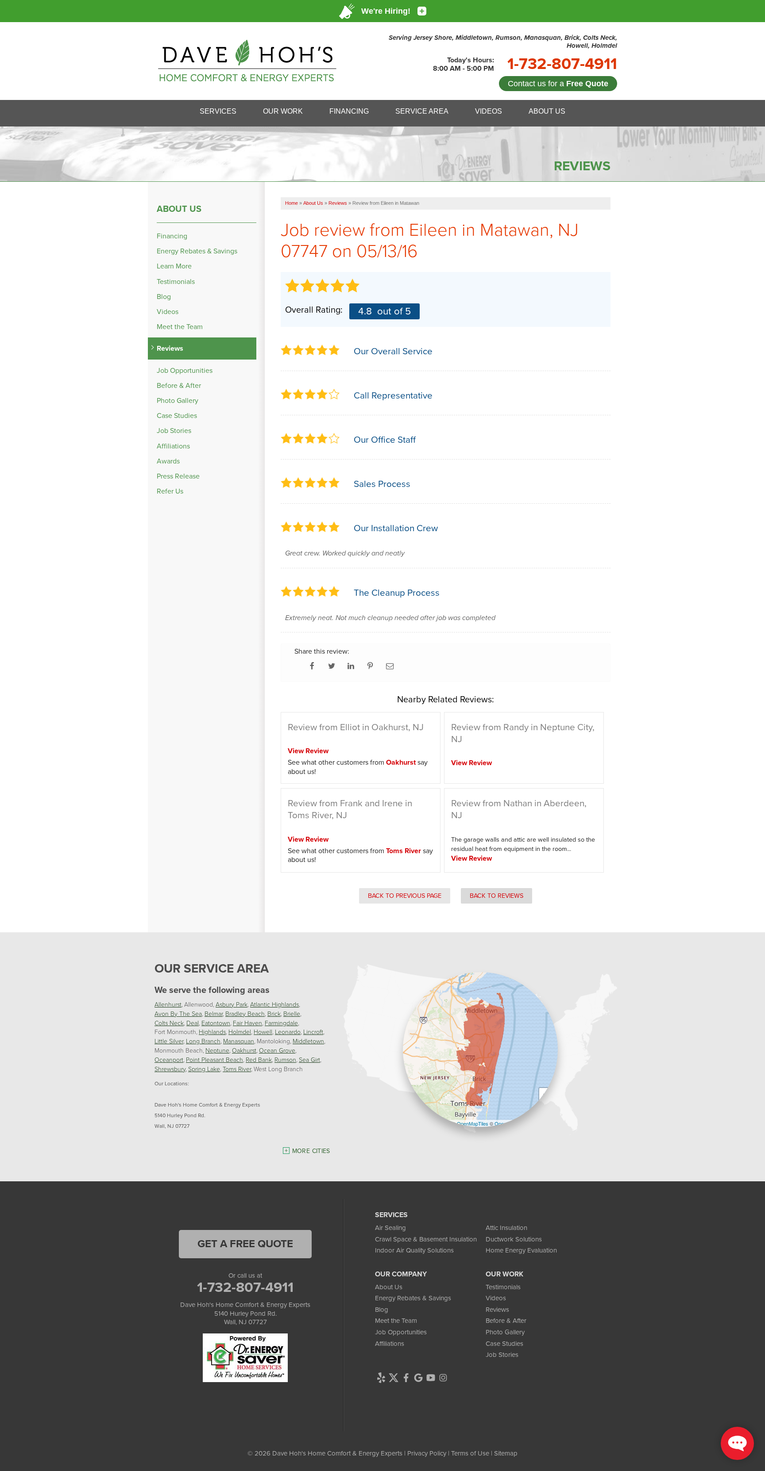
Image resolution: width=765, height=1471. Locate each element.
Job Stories (174, 430)
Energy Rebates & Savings (197, 251)
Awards (168, 461)
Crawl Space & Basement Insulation (426, 1239)
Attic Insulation (506, 1228)
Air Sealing (390, 1228)
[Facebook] (406, 1377)
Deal (192, 1023)
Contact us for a (558, 83)
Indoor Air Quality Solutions (414, 1250)
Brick (274, 1013)
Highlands (212, 1031)
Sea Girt (309, 1059)
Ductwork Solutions (514, 1239)
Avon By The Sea (178, 1013)
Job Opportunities (184, 370)
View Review (308, 751)
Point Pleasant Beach (214, 1059)
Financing (172, 236)
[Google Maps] (418, 1377)
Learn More (174, 266)
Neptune (217, 1050)
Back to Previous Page (404, 895)
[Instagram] (443, 1377)
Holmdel (239, 1031)
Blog (164, 296)
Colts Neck (169, 1023)
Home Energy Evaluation (521, 1250)
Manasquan (238, 1041)
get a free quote (245, 1244)
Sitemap (506, 1453)
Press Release (178, 476)
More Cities (311, 1151)
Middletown (308, 1041)
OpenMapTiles (472, 1123)
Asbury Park (231, 1004)
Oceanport (169, 1059)
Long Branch (203, 1041)
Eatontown (215, 1023)
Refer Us (170, 491)
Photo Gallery (177, 400)
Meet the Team (180, 326)
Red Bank (259, 1059)
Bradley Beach (245, 1013)
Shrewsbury (170, 1069)
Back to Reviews (496, 895)
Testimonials (176, 281)
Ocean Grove (277, 1050)
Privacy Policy (426, 1453)
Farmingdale (281, 1023)
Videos (167, 311)
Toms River (403, 851)
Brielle (291, 1013)
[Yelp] (381, 1377)
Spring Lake (204, 1069)
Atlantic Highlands (274, 1004)
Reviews (170, 348)
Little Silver (169, 1041)
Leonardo (288, 1031)
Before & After (179, 385)
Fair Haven (247, 1023)
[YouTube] (430, 1377)
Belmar (214, 1013)
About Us (179, 209)
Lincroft (313, 1031)
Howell (263, 1031)
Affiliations (173, 446)
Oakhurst (401, 762)
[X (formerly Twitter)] (393, 1377)
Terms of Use (470, 1453)
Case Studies (177, 415)
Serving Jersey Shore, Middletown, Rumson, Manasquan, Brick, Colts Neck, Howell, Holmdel (503, 42)
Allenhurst (168, 1004)
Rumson (285, 1059)
